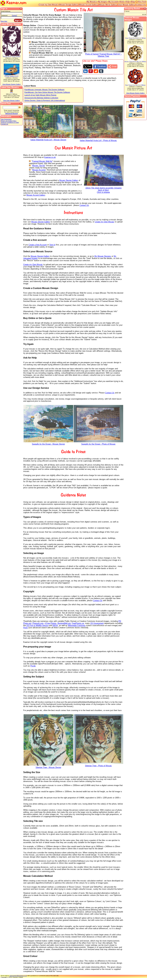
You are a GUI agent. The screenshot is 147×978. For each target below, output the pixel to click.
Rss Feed (142, 2)
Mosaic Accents (39, 170)
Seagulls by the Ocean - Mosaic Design (48, 444)
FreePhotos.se (78, 623)
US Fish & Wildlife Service (37, 625)
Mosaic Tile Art (38, 165)
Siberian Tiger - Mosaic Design (48, 767)
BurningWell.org (64, 623)
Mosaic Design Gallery (68, 5)
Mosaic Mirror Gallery (108, 5)
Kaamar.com (15, 2)
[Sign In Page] (21, 8)
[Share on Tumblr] (101, 71)
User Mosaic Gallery (126, 5)
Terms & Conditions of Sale (10, 122)
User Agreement (6, 119)
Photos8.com (37, 623)
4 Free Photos (50, 623)
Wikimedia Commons (77, 625)
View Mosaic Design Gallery (11, 84)
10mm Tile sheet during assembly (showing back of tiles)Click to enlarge (103, 190)
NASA (55, 625)
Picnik (33, 666)
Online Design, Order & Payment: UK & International (44, 100)
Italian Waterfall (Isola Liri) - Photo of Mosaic (98, 140)
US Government (97, 623)
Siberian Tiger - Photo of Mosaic (98, 766)
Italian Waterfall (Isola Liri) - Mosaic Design (48, 140)
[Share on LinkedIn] (85, 71)
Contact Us (140, 5)
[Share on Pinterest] (90, 71)
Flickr (25, 628)
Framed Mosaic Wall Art (42, 161)
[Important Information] (21, 116)
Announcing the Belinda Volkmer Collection (41, 98)
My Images (102, 2)
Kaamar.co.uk (50, 157)
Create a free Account (38, 245)
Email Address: (6, 11)
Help (127, 2)
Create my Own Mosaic (48, 5)
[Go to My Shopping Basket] (145, 8)
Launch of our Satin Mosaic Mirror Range (40, 95)
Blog (133, 2)
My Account (113, 2)
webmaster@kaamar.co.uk (18, 975)
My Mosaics (92, 2)
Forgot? (14, 15)
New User (4, 21)
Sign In (52, 245)
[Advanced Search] (21, 103)
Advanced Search (11, 113)
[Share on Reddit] (96, 71)
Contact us (4, 124)
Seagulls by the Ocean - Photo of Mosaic (98, 444)
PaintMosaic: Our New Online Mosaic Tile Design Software (47, 92)
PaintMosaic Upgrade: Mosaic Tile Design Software (44, 89)
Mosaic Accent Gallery (88, 5)
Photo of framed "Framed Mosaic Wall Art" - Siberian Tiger (103, 55)
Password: (4, 15)
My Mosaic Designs (102, 256)
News (122, 2)
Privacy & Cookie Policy (8, 121)
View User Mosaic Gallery (11, 100)
